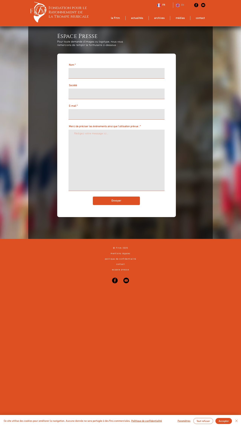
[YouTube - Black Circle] (203, 5)
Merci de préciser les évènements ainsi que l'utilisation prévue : (104, 126)
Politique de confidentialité (146, 420)
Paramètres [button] (184, 420)
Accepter (224, 421)
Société (73, 85)
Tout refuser (203, 421)
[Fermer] (236, 421)
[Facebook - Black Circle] (196, 5)
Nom (71, 65)
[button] (137, 18)
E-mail (72, 106)
